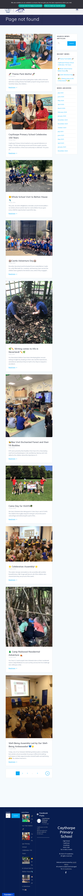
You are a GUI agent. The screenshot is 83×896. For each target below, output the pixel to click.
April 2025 (61, 143)
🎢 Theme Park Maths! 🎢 (22, 74)
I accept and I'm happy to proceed (30, 6)
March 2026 (61, 108)
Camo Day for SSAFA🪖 (21, 506)
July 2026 (60, 93)
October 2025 (62, 128)
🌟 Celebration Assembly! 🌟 (23, 566)
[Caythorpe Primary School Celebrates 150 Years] (26, 836)
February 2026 (62, 112)
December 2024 (63, 151)
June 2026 (61, 97)
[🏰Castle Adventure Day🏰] (26, 879)
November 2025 (63, 124)
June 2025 (61, 135)
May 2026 (61, 100)
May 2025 (61, 139)
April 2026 (61, 104)
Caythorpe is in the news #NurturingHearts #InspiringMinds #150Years (42, 830)
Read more (12, 87)
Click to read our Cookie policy (55, 6)
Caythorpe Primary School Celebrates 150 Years (27, 843)
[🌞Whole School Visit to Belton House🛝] (26, 861)
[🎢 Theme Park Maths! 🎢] (26, 818)
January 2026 (62, 116)
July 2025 (60, 131)
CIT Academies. (67, 869)
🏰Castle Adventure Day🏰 (22, 260)
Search (71, 43)
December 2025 (63, 120)
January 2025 (62, 147)
